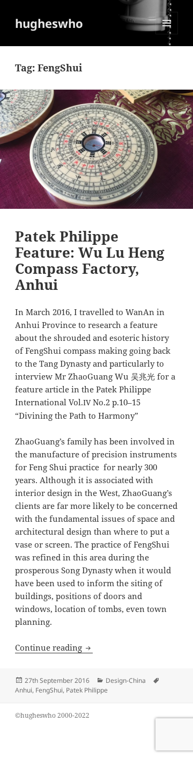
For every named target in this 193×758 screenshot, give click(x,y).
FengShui (49, 690)
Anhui (23, 690)
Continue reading (54, 647)
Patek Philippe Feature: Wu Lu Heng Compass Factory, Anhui (90, 260)
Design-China (126, 680)
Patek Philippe (87, 690)
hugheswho (49, 23)
